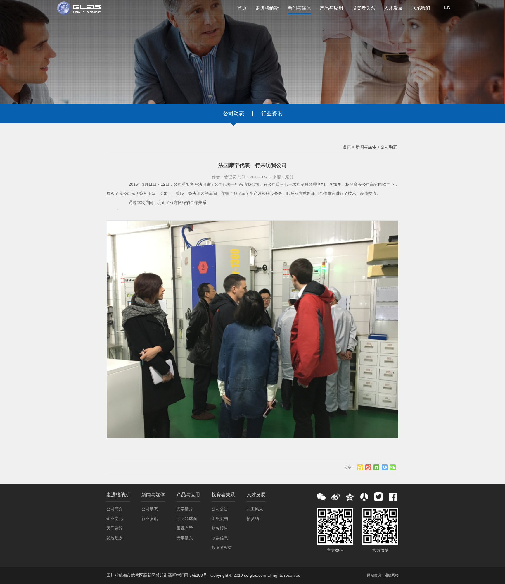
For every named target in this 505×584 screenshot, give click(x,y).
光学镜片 (185, 508)
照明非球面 (187, 518)
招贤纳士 (255, 518)
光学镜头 (185, 537)
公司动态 (233, 113)
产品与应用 (331, 8)
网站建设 (374, 575)
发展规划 (114, 537)
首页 (242, 8)
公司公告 (220, 508)
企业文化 (114, 518)
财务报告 (220, 528)
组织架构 (220, 518)
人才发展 (393, 8)
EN (447, 7)
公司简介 (114, 508)
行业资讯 (271, 113)
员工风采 (255, 508)
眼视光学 (185, 528)
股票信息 (220, 537)
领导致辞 (114, 528)
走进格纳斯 (267, 8)
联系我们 (420, 8)
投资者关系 (363, 8)
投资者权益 (222, 547)
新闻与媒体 (299, 8)
